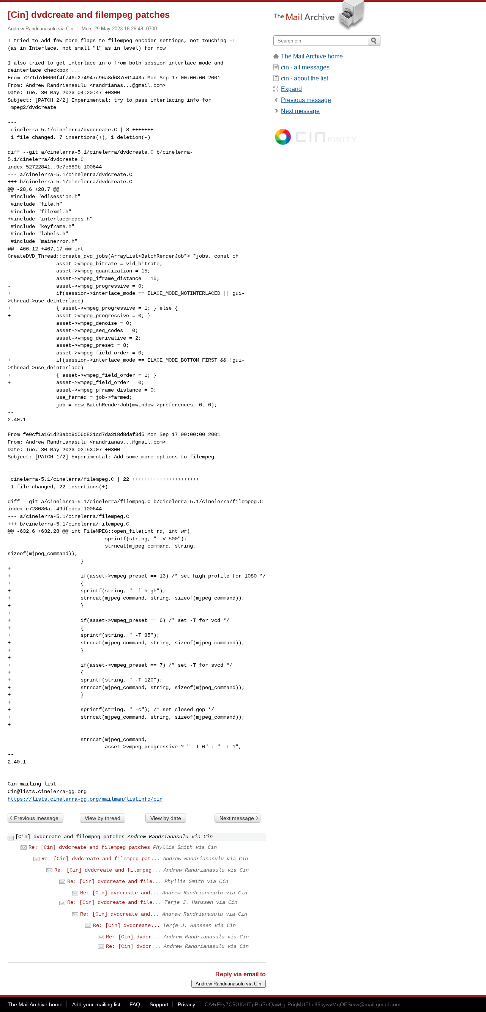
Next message (236, 818)
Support (159, 1004)
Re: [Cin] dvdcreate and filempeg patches (89, 847)
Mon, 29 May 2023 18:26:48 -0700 (119, 28)
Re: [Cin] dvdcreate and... (119, 893)
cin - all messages (305, 67)
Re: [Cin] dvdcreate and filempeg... (107, 870)
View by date (165, 818)
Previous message (36, 818)
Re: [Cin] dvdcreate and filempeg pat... (100, 859)
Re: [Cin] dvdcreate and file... (114, 881)
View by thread (102, 818)
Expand (291, 89)
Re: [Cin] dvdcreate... (126, 925)
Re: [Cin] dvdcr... (133, 937)
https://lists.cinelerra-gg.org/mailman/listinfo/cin (85, 799)
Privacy (186, 1004)
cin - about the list (304, 78)
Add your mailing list (96, 1004)
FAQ (134, 1004)
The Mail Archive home (312, 56)
